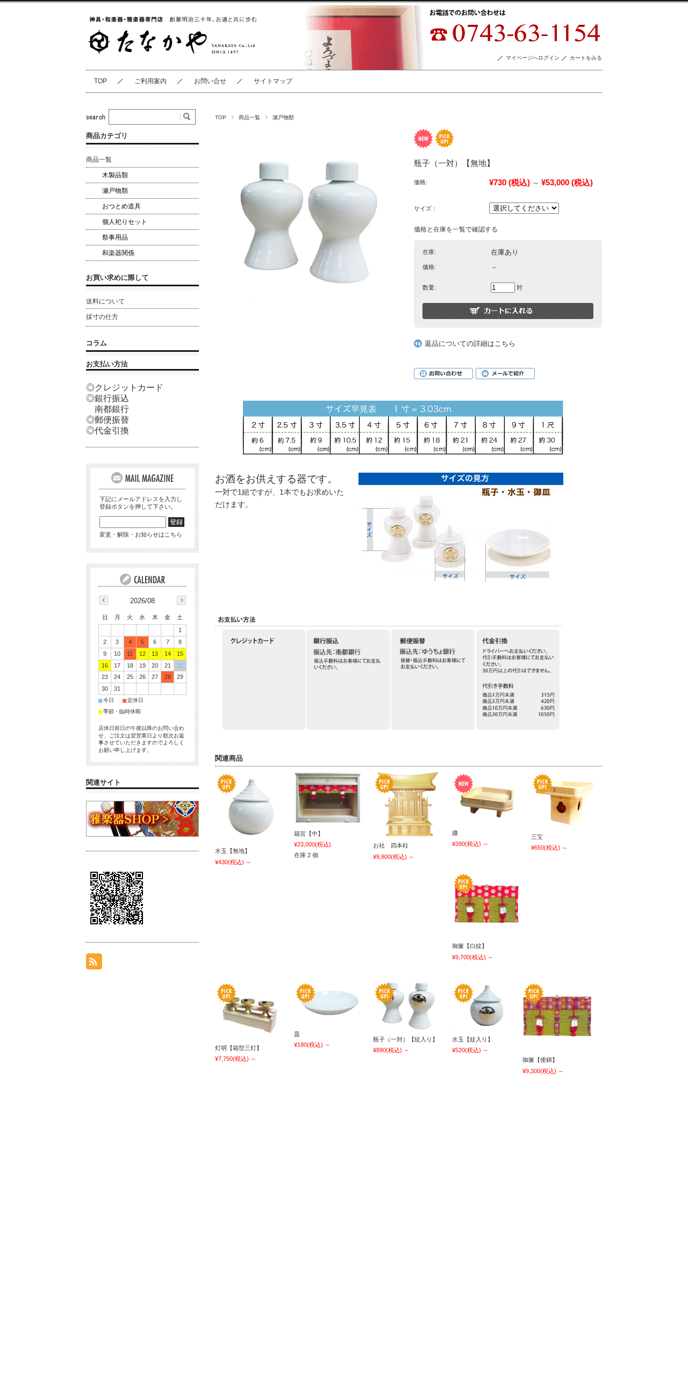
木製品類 (115, 175)
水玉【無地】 (232, 851)
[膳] (487, 797)
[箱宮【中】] (329, 798)
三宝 (537, 837)
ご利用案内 (150, 81)
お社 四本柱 (390, 845)
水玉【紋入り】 (472, 1039)
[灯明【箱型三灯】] (250, 1010)
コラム (96, 343)
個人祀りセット (124, 222)
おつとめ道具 (121, 206)
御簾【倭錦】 (540, 1059)
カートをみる (586, 58)
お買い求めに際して (117, 277)
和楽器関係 (118, 253)
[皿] (329, 1003)
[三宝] (566, 800)
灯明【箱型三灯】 (238, 1048)
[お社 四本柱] (408, 804)
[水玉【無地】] (250, 807)
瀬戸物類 (283, 117)
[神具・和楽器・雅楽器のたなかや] (173, 52)
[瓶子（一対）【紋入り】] (408, 1005)
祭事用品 (115, 237)
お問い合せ (210, 81)
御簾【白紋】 (470, 946)
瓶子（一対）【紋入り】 (405, 1039)
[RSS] (94, 963)
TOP (100, 81)
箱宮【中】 (309, 833)
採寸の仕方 (102, 317)
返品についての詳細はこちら (470, 343)
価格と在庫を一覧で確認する (456, 229)
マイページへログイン (533, 58)
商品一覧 (249, 117)
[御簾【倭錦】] (557, 1016)
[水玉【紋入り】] (487, 1005)
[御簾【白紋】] (487, 904)
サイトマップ (273, 81)
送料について (105, 301)
